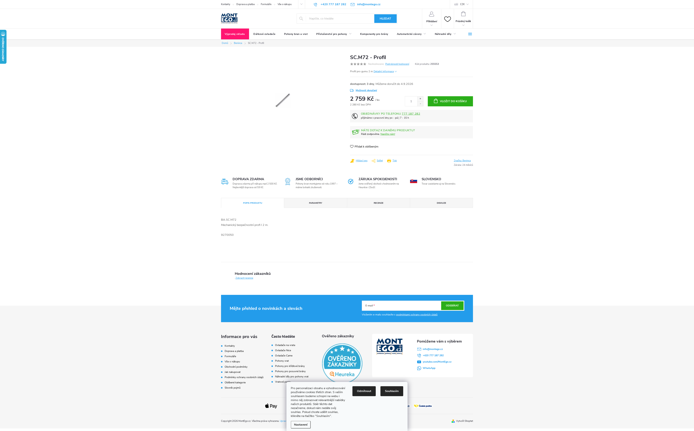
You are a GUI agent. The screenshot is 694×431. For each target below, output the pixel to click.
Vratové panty (283, 381)
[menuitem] (235, 34)
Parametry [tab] (315, 203)
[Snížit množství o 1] (420, 103)
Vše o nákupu (285, 4)
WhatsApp (429, 368)
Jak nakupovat (233, 372)
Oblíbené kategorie (235, 382)
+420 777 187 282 (433, 355)
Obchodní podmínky (236, 367)
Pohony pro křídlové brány (290, 366)
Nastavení (300, 425)
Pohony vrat (282, 360)
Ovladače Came (283, 355)
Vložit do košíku (453, 101)
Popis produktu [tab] (252, 203)
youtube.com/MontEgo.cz (437, 361)
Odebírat (452, 305)
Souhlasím (392, 391)
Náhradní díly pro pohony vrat (292, 376)
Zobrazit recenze (244, 278)
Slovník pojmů (233, 387)
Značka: (462, 160)
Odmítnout (364, 391)
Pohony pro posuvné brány (290, 371)
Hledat (385, 19)
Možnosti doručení (366, 90)
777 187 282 (411, 114)
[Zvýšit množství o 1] (420, 98)
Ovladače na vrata (285, 345)
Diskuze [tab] (441, 203)
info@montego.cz (433, 349)
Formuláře (266, 4)
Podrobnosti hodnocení (397, 64)
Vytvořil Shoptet (464, 421)
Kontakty (225, 4)
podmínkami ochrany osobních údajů (417, 314)
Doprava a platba (245, 4)
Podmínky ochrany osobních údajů (244, 377)
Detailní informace (384, 71)
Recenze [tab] (378, 203)
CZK (462, 4)
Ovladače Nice (283, 350)
